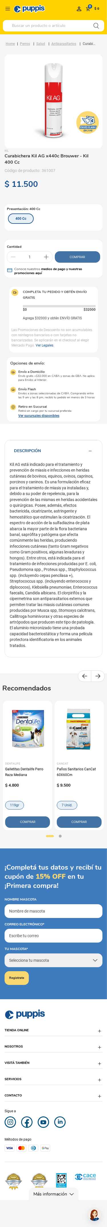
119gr (14, 805)
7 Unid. (67, 805)
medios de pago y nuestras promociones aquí (48, 271)
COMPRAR (77, 257)
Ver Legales (44, 345)
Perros (25, 44)
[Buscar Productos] (96, 26)
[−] (13, 257)
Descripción (27, 451)
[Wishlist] (79, 8)
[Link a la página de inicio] (10, 44)
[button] (21, 219)
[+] (46, 257)
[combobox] (53, 25)
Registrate (16, 978)
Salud (40, 44)
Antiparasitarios (63, 44)
